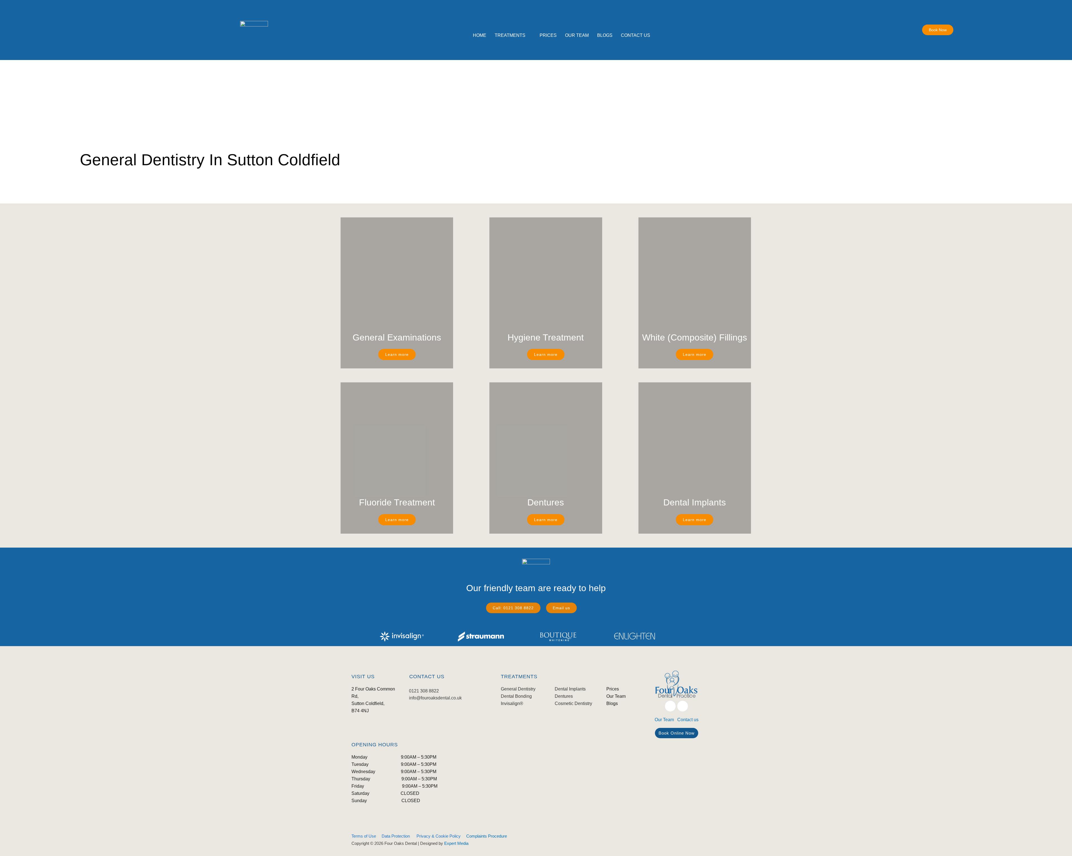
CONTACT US (635, 35)
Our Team (616, 696)
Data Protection (396, 836)
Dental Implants (570, 689)
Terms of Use (363, 836)
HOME (479, 35)
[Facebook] (670, 706)
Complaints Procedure (486, 836)
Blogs (612, 703)
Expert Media (456, 843)
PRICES (548, 35)
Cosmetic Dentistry (573, 703)
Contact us (687, 719)
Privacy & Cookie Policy (439, 836)
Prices (612, 689)
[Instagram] (682, 706)
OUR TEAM (577, 35)
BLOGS (604, 35)
